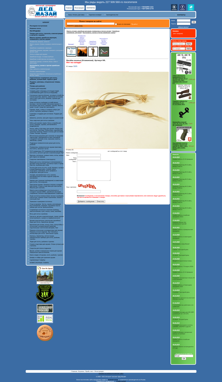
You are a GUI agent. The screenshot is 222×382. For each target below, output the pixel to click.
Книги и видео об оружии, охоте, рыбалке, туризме (46, 255)
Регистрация (79, 8)
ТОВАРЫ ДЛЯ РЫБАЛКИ (38, 88)
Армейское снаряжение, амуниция (40, 48)
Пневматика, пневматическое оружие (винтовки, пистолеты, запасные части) (46, 147)
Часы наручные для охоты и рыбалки (42, 120)
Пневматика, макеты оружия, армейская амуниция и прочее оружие (82, 40)
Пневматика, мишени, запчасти (39, 41)
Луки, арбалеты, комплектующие (40, 69)
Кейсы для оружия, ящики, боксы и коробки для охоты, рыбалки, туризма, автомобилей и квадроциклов (45, 124)
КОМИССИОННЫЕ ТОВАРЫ (39, 262)
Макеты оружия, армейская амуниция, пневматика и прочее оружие (89, 31)
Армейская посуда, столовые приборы (42, 56)
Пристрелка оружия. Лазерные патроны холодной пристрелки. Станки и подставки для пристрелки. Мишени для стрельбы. (46, 186)
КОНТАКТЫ (91, 8)
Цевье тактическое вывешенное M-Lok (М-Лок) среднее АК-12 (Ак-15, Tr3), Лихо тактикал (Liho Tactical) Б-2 (180, 79)
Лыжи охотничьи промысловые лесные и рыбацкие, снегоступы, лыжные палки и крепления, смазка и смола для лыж (47, 197)
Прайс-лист (89, 371)
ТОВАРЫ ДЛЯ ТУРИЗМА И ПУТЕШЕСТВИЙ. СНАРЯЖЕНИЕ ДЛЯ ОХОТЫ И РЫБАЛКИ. (44, 91)
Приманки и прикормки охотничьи (41, 201)
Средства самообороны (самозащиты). (43, 159)
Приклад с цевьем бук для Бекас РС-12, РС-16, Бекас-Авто (180, 102)
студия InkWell (121, 381)
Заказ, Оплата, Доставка (76, 15)
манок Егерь (79, 25)
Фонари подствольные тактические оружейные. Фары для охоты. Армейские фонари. (45, 221)
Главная (69, 8)
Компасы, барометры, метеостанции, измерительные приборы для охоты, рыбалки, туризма (45, 237)
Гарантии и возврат (95, 15)
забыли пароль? (183, 27)
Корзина (81, 371)
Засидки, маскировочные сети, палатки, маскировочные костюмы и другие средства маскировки (44, 176)
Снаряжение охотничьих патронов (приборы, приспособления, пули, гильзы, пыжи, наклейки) (45, 210)
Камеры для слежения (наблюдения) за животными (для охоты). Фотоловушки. (46, 181)
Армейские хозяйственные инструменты (42, 59)
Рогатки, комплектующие (37, 71)
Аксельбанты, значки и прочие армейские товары (99, 32)
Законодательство (112, 15)
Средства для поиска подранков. (40, 248)
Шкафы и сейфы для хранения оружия (42, 257)
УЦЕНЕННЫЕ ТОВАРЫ (37, 260)
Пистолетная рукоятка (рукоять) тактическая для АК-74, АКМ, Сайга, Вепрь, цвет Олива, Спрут (180, 146)
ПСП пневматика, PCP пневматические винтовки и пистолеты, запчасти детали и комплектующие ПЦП (47, 152)
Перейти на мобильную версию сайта (111, 373)
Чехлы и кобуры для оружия (38, 54)
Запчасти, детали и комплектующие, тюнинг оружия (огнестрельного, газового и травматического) (47, 217)
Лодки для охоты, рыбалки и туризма (42, 241)
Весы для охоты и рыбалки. (39, 214)
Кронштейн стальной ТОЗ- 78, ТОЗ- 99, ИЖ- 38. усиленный (180, 123)
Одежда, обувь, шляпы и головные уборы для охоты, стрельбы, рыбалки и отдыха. (45, 110)
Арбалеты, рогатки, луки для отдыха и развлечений (46, 118)
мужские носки (113, 379)
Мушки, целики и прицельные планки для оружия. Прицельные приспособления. (46, 251)
